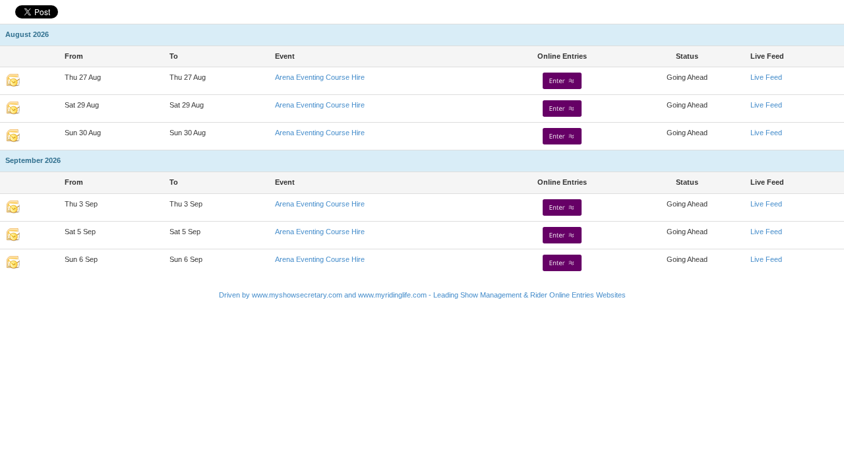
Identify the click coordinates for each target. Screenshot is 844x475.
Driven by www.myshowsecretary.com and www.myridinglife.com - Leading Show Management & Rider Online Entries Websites (422, 295)
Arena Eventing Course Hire (320, 77)
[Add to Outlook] (13, 80)
